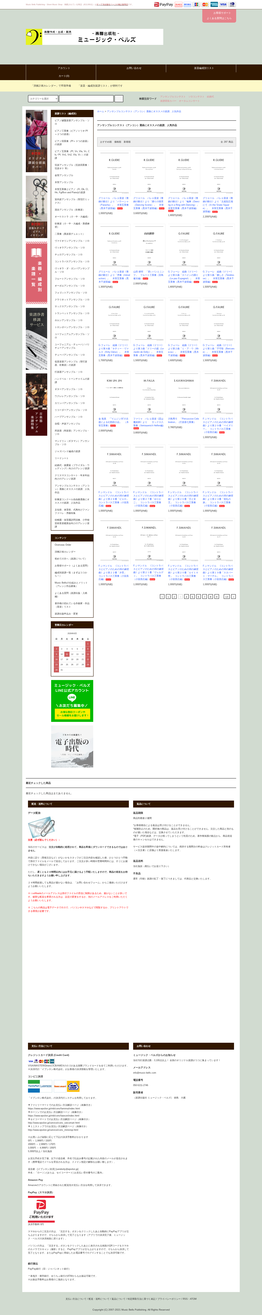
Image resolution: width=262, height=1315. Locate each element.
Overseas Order (63, 545)
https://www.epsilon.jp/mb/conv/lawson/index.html (53, 1116)
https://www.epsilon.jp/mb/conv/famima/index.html (54, 1108)
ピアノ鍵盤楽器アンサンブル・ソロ (72, 122)
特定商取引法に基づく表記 (141, 1299)
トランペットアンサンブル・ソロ (72, 313)
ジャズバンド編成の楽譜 (67, 451)
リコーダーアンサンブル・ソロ (71, 410)
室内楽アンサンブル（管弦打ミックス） (72, 201)
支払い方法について (76, 1299)
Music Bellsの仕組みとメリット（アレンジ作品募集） (71, 584)
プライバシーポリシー (169, 1299)
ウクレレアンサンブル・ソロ (70, 396)
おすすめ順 (106, 142)
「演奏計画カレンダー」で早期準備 (51, 85)
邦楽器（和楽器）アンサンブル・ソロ (72, 432)
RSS (185, 1299)
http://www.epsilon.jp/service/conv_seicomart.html (54, 1123)
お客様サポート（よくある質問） (72, 565)
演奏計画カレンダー (65, 552)
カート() (64, 75)
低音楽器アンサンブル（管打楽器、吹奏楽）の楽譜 (71, 363)
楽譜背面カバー (168, 101)
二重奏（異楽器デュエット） (70, 234)
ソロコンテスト (196, 96)
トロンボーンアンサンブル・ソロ (72, 327)
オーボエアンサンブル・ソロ (70, 286)
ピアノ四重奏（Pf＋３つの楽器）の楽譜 (72, 143)
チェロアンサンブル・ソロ (69, 254)
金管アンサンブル (64, 175)
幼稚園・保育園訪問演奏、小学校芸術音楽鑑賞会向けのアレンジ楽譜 (72, 523)
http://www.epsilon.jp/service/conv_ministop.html (53, 1130)
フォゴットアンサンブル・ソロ (71, 292)
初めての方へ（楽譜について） (71, 559)
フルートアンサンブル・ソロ (70, 279)
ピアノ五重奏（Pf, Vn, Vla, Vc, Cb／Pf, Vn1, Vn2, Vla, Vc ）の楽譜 (72, 154)
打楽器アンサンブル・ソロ (69, 372)
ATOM (193, 1299)
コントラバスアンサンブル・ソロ (72, 261)
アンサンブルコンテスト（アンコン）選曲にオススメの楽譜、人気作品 (144, 111)
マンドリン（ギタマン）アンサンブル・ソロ (72, 443)
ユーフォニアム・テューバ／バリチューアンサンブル (72, 346)
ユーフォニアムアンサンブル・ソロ (72, 336)
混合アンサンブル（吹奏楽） (70, 210)
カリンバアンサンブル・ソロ (70, 403)
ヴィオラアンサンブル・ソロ (70, 247)
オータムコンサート (189, 101)
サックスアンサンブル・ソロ (70, 306)
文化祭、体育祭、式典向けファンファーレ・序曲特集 (72, 511)
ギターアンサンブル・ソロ (69, 389)
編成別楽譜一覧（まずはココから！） (71, 574)
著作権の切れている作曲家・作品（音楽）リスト (72, 605)
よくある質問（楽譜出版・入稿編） (71, 595)
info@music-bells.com (144, 1073)
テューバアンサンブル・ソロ (70, 355)
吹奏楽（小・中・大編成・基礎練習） (72, 225)
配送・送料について (99, 1299)
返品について (118, 1299)
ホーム (100, 111)
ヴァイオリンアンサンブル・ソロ (72, 241)
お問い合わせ (134, 68)
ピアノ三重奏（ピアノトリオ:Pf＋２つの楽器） (71, 133)
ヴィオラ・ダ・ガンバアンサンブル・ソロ (72, 270)
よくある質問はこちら (219, 18)
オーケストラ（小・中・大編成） (72, 216)
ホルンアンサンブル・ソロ (69, 320)
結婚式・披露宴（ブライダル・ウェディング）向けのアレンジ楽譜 (72, 467)
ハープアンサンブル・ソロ (69, 417)
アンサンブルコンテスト (173, 96)
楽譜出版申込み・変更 (66, 614)
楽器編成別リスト (204, 68)
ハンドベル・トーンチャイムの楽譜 (72, 381)
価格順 (117, 142)
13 (226, 596)
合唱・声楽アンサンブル (67, 424)
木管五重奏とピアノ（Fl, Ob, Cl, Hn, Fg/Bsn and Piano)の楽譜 (72, 191)
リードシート (62, 458)
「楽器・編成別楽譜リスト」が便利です (100, 85)
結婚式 (210, 96)
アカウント (64, 68)
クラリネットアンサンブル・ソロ (72, 299)
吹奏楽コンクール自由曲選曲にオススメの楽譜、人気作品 (72, 501)
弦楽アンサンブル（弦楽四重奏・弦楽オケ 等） (72, 167)
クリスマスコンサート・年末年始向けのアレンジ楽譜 (72, 477)
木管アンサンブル (64, 182)
